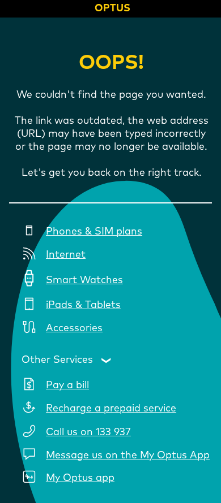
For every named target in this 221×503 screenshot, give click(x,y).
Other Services (57, 360)
